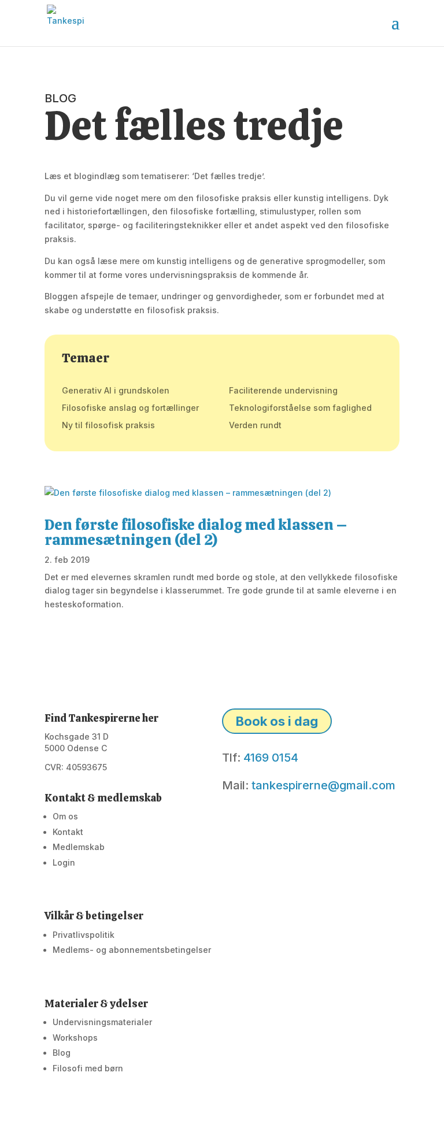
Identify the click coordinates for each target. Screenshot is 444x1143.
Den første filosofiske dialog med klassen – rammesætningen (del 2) (196, 532)
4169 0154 (270, 758)
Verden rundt (255, 425)
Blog (62, 1052)
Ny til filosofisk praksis (108, 425)
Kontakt (68, 832)
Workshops (75, 1037)
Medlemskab (79, 847)
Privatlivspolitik (83, 935)
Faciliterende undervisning (283, 391)
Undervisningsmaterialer (102, 1022)
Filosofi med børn (88, 1068)
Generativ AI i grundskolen (115, 391)
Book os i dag (277, 721)
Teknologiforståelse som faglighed (300, 408)
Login (64, 862)
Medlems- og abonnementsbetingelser (132, 950)
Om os (65, 816)
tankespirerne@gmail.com (323, 785)
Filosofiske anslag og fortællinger (130, 408)
